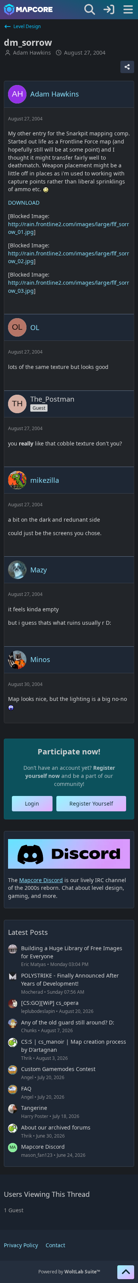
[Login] (109, 9)
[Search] (89, 9)
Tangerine (34, 1107)
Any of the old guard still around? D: (67, 1022)
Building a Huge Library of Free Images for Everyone (71, 952)
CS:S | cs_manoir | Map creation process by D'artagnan (73, 1045)
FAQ (26, 1088)
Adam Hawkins (32, 52)
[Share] (127, 67)
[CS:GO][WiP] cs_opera (50, 1002)
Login (32, 803)
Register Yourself (91, 803)
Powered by (69, 1271)
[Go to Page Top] (125, 1272)
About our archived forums (55, 1127)
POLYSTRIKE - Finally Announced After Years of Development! (70, 979)
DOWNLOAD (23, 202)
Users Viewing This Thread (47, 1194)
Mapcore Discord (43, 1146)
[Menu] (128, 9)
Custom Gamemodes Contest (58, 1069)
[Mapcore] (28, 9)
